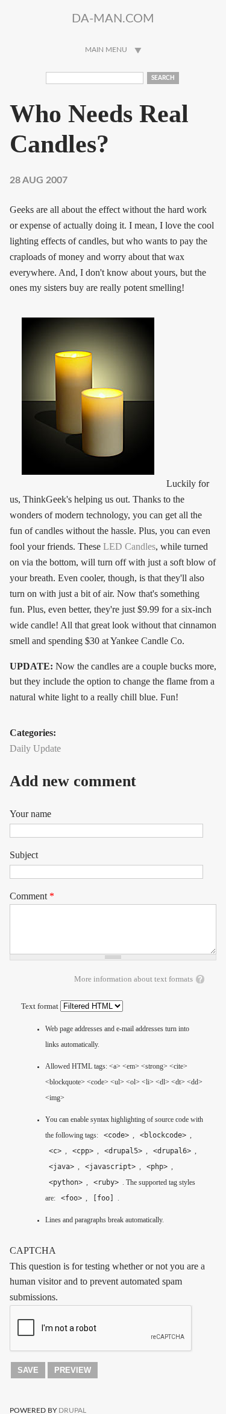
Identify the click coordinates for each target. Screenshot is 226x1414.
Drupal (72, 1410)
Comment (32, 896)
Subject (24, 855)
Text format (40, 1006)
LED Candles (129, 546)
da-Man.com (113, 19)
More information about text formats (133, 979)
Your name (30, 814)
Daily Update (35, 748)
